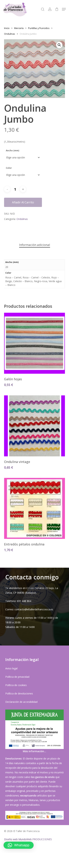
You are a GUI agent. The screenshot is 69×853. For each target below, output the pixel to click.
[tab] (34, 245)
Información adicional (34, 245)
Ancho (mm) (12, 150)
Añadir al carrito (23, 202)
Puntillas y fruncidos (39, 28)
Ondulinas (9, 33)
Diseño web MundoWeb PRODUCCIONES (28, 839)
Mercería (19, 28)
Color (9, 167)
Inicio (7, 28)
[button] (64, 9)
